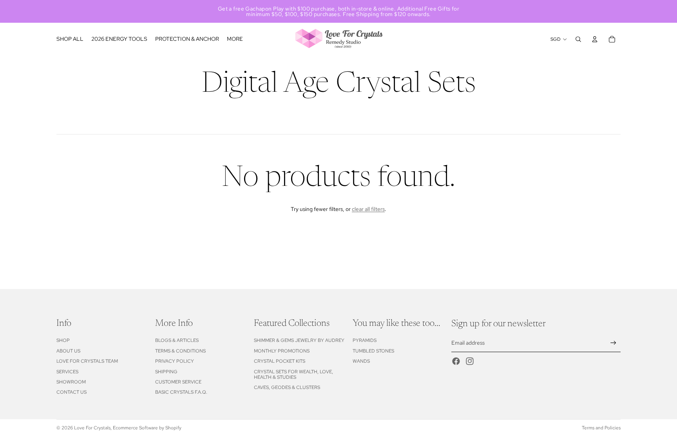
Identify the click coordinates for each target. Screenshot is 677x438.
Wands (361, 361)
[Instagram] (469, 361)
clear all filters (368, 209)
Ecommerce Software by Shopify (147, 428)
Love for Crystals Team (87, 361)
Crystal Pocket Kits (279, 361)
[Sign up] (613, 343)
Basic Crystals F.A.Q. (181, 392)
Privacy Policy (174, 361)
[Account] (594, 39)
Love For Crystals (92, 428)
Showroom (71, 382)
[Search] (578, 39)
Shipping (166, 372)
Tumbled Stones (373, 351)
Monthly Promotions (282, 351)
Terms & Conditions (180, 351)
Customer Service (178, 382)
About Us (68, 351)
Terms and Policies (601, 428)
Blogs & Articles (177, 340)
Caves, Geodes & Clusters (287, 387)
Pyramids (365, 340)
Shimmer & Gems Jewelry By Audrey (299, 340)
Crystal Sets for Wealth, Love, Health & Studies (293, 374)
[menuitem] (235, 39)
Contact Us (71, 392)
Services (67, 372)
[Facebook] (456, 361)
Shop (63, 340)
